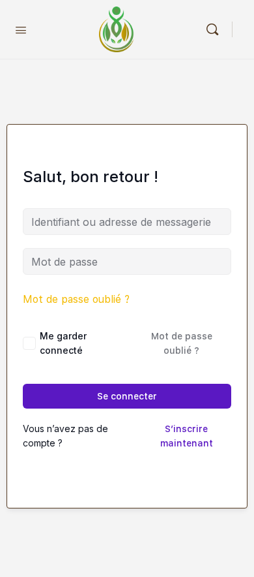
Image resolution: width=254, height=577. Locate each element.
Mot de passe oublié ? (76, 299)
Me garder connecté (63, 343)
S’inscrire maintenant (186, 436)
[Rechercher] (216, 29)
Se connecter (127, 396)
